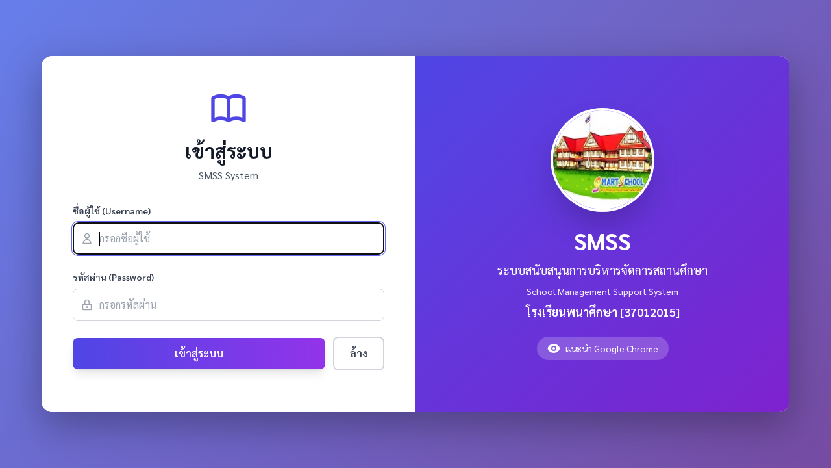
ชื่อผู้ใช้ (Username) (112, 210)
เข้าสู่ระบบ (199, 353)
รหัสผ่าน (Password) (113, 277)
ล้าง (358, 353)
